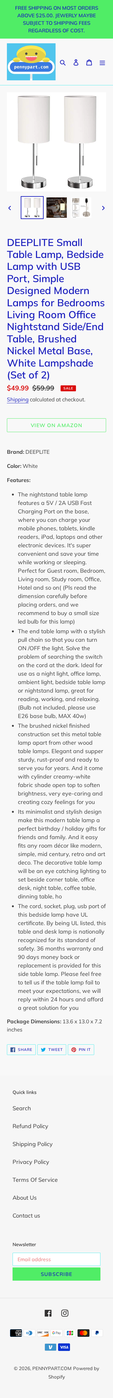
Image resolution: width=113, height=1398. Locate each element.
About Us (25, 1197)
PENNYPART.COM (52, 1368)
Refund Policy (30, 1126)
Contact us (26, 1215)
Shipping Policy (33, 1144)
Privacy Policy (31, 1161)
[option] (32, 208)
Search (22, 1108)
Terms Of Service (35, 1179)
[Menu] (102, 61)
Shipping (18, 399)
